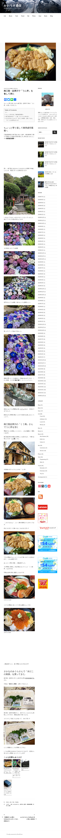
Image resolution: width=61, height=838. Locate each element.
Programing (43, 459)
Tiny (13, 802)
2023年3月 (40, 315)
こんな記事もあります (13, 120)
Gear (40, 16)
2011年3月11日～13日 (25, 769)
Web (41, 462)
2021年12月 (41, 360)
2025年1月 (40, 250)
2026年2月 (40, 211)
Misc (39, 428)
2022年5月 (40, 345)
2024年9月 (40, 262)
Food (7, 802)
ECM (41, 439)
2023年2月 (40, 318)
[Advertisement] (30, 31)
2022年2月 (40, 354)
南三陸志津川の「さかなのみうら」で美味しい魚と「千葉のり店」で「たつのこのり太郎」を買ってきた (16, 773)
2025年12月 (41, 217)
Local (41, 421)
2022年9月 (40, 333)
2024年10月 (41, 259)
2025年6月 (40, 235)
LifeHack (42, 419)
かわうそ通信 (12, 5)
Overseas (42, 470)
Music (10, 16)
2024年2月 (40, 282)
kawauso (15, 88)
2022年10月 (41, 330)
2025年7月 (40, 232)
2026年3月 (40, 208)
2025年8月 (40, 229)
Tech (16, 16)
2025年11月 (41, 220)
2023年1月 (40, 321)
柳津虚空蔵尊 (10, 138)
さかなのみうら (29, 678)
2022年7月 (40, 339)
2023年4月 (40, 312)
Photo (34, 16)
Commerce (42, 447)
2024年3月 (40, 279)
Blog (51, 16)
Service (42, 450)
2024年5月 (40, 274)
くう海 (11, 804)
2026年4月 (40, 205)
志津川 (25, 804)
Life (5, 16)
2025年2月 (40, 247)
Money (41, 424)
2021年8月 (40, 372)
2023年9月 (40, 297)
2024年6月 (40, 270)
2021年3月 (40, 386)
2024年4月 (40, 276)
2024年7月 (40, 268)
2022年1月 (40, 357)
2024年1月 (40, 285)
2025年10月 (41, 223)
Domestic (42, 468)
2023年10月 (41, 294)
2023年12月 (41, 288)
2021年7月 (40, 374)
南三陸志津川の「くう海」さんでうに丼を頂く (17, 116)
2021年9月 (40, 369)
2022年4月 (40, 348)
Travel (22, 16)
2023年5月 (40, 309)
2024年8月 (40, 265)
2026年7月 (40, 196)
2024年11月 (41, 256)
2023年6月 (40, 306)
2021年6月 (40, 377)
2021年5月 (40, 380)
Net (28, 16)
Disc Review (43, 436)
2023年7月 (40, 303)
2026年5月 (40, 202)
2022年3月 (40, 351)
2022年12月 (41, 324)
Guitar (41, 442)
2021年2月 (40, 389)
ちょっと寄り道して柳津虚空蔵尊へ (15, 114)
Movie (39, 431)
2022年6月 (40, 342)
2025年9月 (40, 226)
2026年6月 (40, 199)
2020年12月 (41, 395)
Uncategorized (41, 477)
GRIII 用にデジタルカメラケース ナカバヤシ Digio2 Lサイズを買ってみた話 (8, 791)
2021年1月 (40, 392)
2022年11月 (41, 327)
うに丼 (7, 804)
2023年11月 (41, 291)
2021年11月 (41, 363)
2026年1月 (40, 214)
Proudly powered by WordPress (14, 834)
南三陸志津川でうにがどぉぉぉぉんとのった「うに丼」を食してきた (7, 770)
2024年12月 (41, 253)
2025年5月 (40, 238)
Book (45, 16)
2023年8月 (40, 300)
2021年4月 (40, 383)
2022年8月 (40, 336)
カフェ (22, 409)
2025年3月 (40, 244)
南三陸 (21, 804)
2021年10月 (41, 366)
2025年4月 (40, 241)
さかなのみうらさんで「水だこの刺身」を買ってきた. (19, 118)
